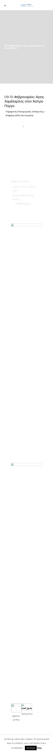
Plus (39, 747)
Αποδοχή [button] (31, 748)
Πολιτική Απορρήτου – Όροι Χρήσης (23, 728)
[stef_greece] (26, 708)
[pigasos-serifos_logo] (16, 705)
